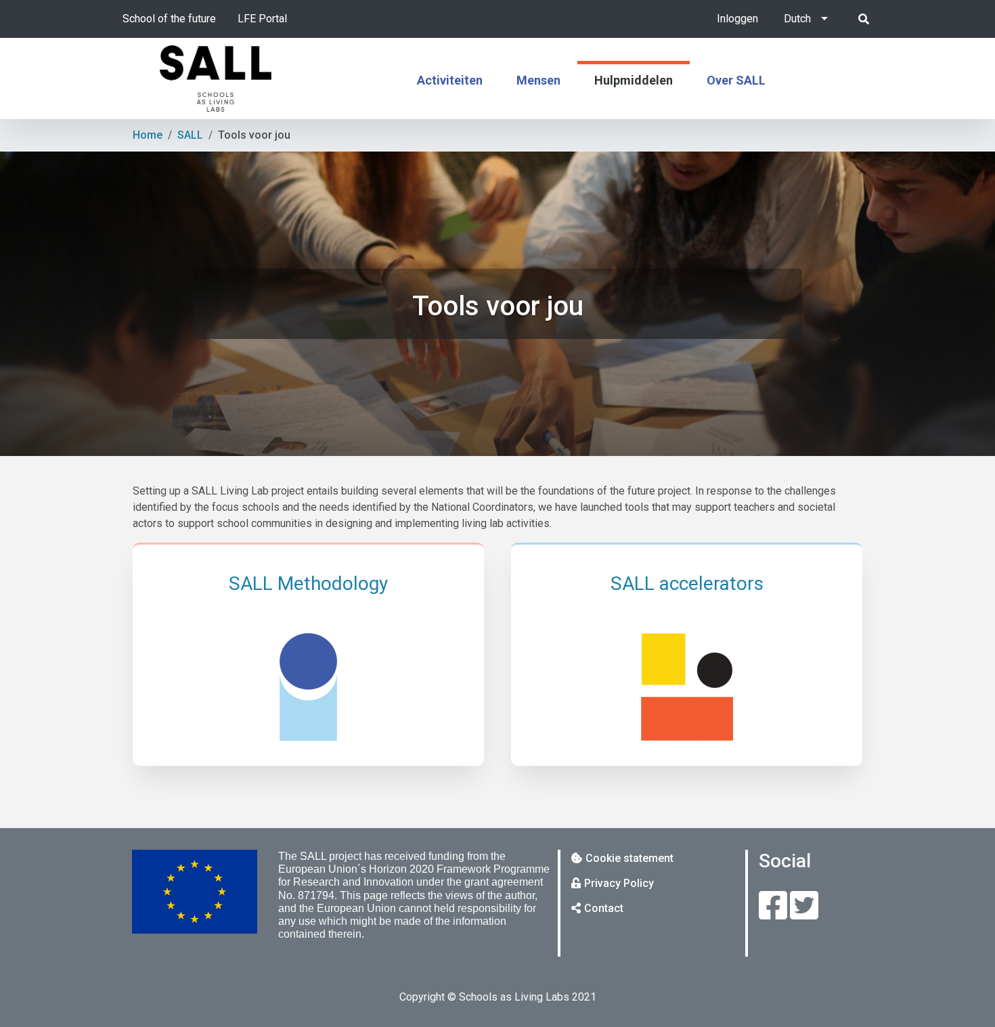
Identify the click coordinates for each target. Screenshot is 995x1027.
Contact (603, 908)
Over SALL (736, 80)
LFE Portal (262, 18)
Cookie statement (629, 858)
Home (147, 135)
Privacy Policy (619, 883)
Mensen (538, 80)
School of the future (169, 18)
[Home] (216, 78)
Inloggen (737, 18)
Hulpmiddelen (633, 80)
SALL (190, 135)
